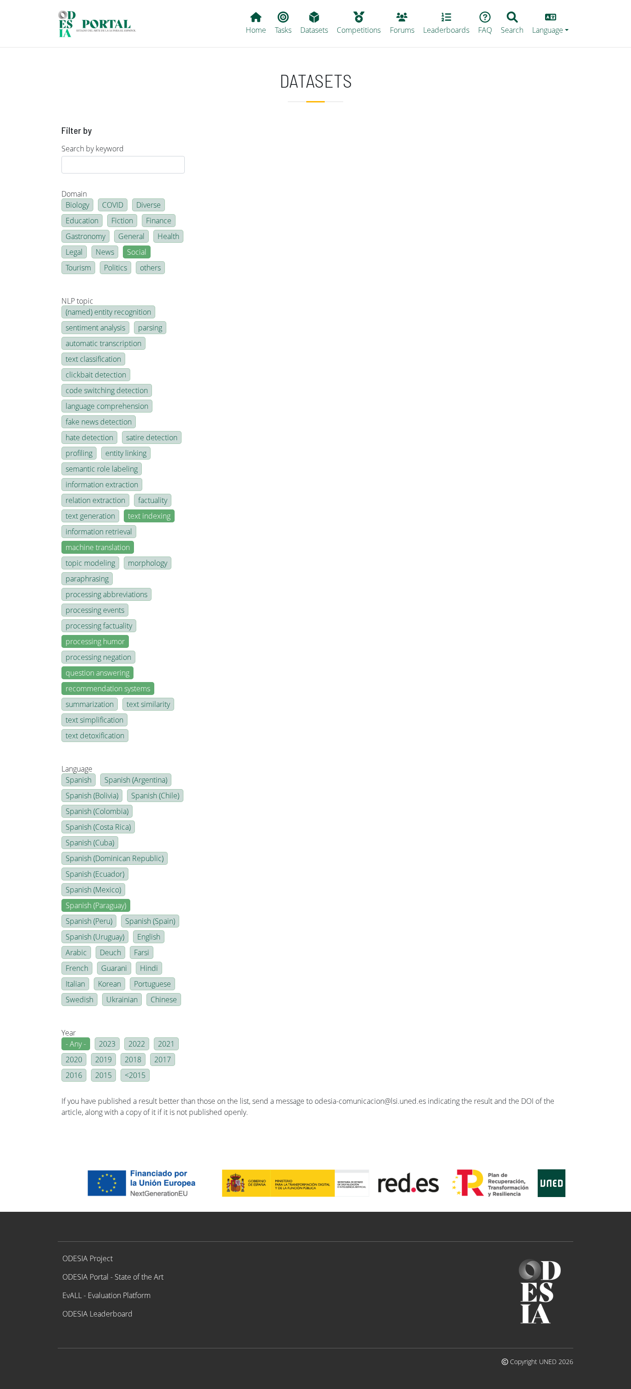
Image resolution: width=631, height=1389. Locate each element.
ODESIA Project (87, 1258)
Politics (115, 268)
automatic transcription (103, 343)
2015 (103, 1075)
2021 (166, 1044)
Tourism (78, 268)
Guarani (114, 968)
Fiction (122, 221)
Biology (77, 205)
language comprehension (107, 406)
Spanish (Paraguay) (96, 905)
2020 (74, 1059)
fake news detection (99, 422)
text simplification (94, 720)
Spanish (78, 780)
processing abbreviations (106, 594)
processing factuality (99, 626)
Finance (158, 221)
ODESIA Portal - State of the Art (113, 1277)
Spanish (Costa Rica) (98, 827)
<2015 (135, 1075)
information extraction (102, 484)
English (148, 937)
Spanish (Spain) (150, 921)
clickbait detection (96, 375)
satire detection (151, 437)
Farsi (141, 952)
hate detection (89, 437)
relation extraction (95, 500)
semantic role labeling (102, 469)
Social (136, 252)
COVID (112, 205)
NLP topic (77, 301)
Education (82, 221)
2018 (133, 1059)
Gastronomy (85, 236)
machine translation (98, 547)
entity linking (125, 453)
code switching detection (107, 390)
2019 (103, 1059)
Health (168, 236)
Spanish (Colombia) (97, 811)
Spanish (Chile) (155, 795)
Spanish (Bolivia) (92, 795)
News (105, 252)
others (150, 268)
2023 (107, 1044)
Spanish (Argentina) (135, 780)
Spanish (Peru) (89, 921)
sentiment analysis (95, 328)
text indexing (149, 516)
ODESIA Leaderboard (97, 1314)
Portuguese (152, 984)
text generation (90, 516)
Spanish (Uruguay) (95, 937)
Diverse (148, 205)
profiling (79, 453)
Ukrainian (122, 999)
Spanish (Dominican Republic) (115, 858)
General (131, 236)
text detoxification (95, 735)
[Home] (101, 23)
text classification (93, 359)
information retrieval (99, 532)
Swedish (79, 999)
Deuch (110, 952)
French (77, 968)
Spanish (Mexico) (93, 890)
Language (76, 769)
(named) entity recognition (108, 312)
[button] (550, 23)
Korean (109, 984)
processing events (95, 610)
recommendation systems (108, 688)
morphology (147, 563)
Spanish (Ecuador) (95, 874)
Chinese (164, 999)
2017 (162, 1059)
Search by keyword (92, 149)
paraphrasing (87, 579)
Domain (74, 194)
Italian (75, 984)
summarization (90, 704)
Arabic (76, 952)
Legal (74, 252)
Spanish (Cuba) (90, 843)
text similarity (148, 704)
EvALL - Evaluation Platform (106, 1295)
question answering (97, 673)
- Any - (76, 1044)
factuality (152, 500)
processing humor (95, 641)
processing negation (98, 657)
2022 (136, 1044)
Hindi (149, 968)
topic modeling (90, 563)
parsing (150, 328)
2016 (74, 1075)
